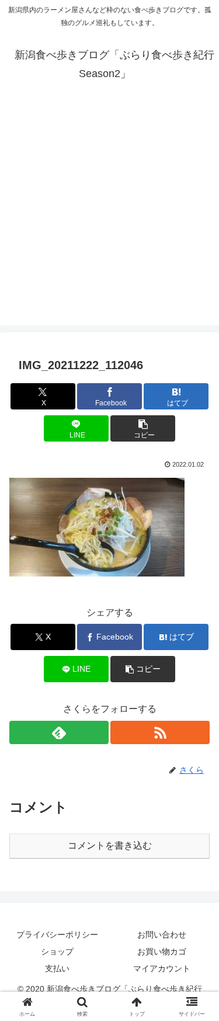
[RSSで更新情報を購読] (160, 732)
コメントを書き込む (110, 845)
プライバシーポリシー (57, 934)
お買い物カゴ (161, 951)
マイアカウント (161, 968)
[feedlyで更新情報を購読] (59, 732)
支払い (57, 968)
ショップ (57, 951)
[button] (142, 428)
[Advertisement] (109, 215)
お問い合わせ (161, 934)
